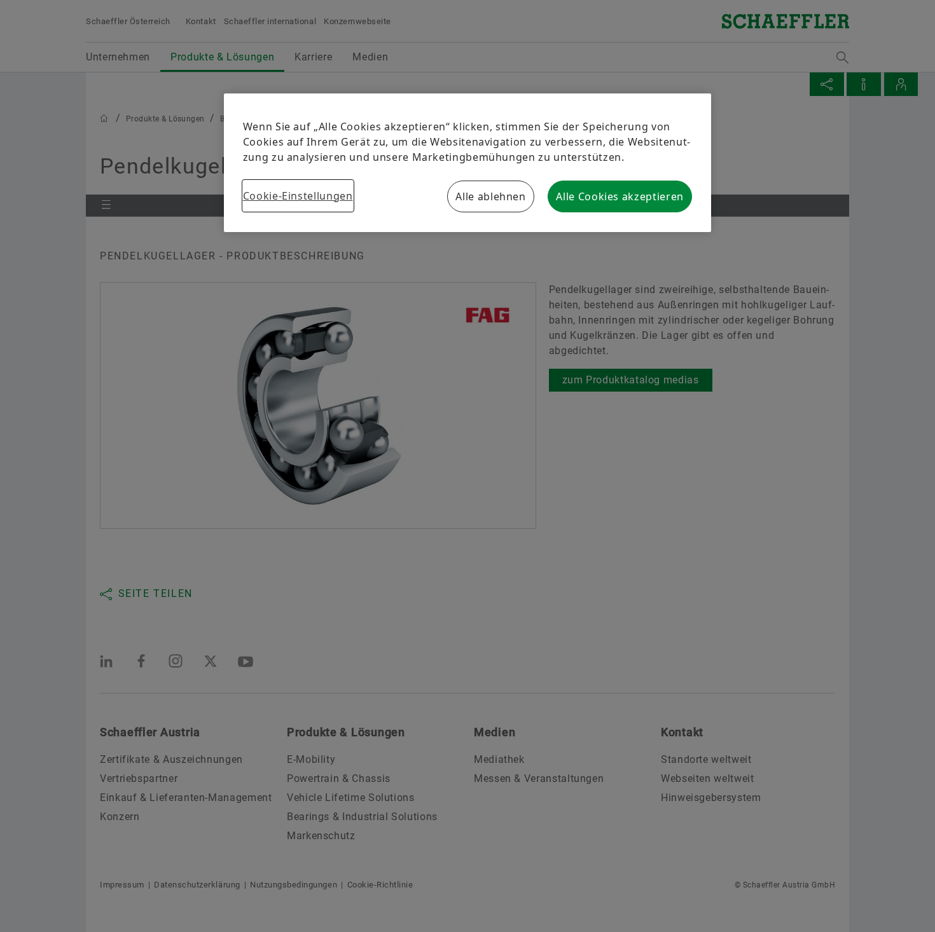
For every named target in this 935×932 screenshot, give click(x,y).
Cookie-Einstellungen (298, 196)
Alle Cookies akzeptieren (619, 196)
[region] (468, 162)
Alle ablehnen (490, 196)
